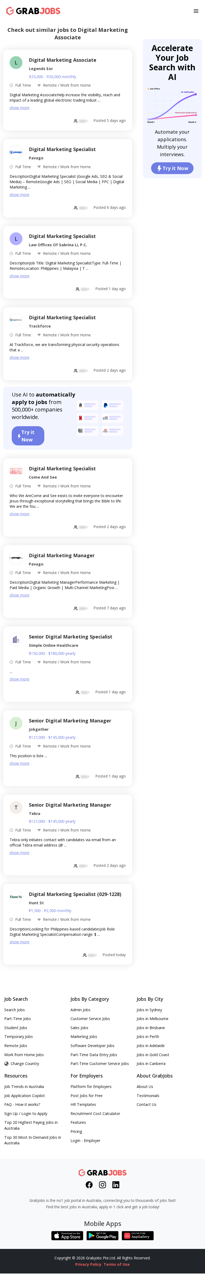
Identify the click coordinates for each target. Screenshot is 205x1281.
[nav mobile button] (196, 11)
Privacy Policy (88, 1264)
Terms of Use (117, 1264)
